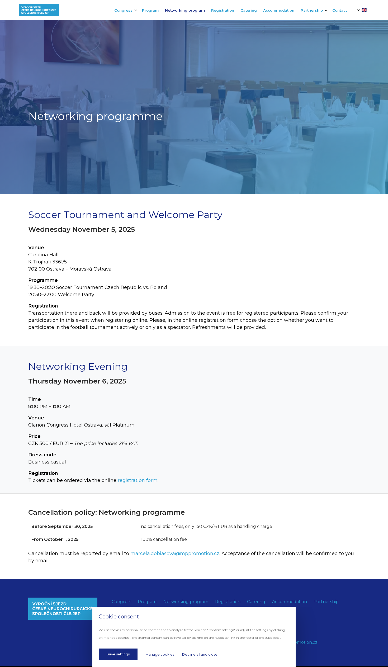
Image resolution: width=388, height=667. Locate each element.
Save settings (118, 654)
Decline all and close (199, 654)
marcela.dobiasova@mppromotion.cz (174, 553)
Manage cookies (159, 654)
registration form (138, 480)
